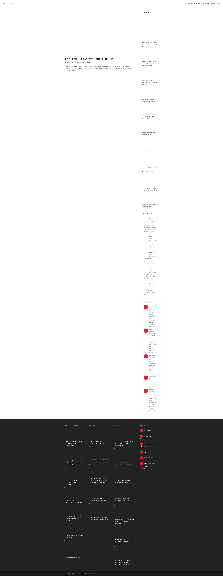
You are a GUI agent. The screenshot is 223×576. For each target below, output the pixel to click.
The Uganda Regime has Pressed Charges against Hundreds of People (152, 312)
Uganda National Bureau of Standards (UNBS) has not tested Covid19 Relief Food (150, 225)
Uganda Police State (150, 452)
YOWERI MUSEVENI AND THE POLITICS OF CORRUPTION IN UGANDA (152, 396)
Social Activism (215, 3)
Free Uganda (69, 62)
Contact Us (205, 3)
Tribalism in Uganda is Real (152, 379)
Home (190, 3)
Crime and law (87, 62)
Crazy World (147, 430)
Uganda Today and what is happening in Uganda (147, 466)
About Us (197, 3)
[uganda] (150, 20)
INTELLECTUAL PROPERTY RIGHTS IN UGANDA (89, 59)
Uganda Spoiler (148, 457)
